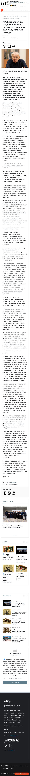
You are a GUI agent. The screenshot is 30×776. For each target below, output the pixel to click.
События (5, 6)
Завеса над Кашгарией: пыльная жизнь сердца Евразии (19, 622)
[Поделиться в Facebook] (5, 46)
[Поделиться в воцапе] (9, 46)
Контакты (24, 6)
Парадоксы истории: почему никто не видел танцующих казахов (18, 631)
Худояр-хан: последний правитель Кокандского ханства (7, 577)
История (20, 6)
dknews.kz (13, 482)
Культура (15, 6)
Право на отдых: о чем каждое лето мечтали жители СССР (19, 640)
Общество (10, 6)
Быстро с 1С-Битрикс (21, 773)
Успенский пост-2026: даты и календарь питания (8, 556)
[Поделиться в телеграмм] (14, 46)
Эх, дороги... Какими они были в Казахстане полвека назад (18, 605)
